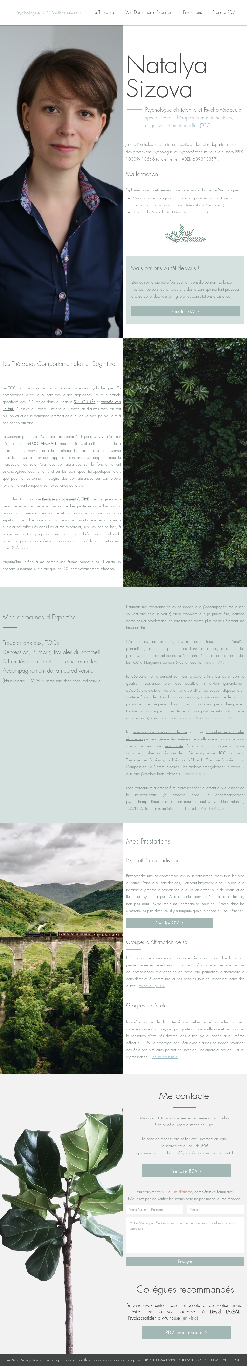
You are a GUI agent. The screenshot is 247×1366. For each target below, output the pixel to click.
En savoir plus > (152, 985)
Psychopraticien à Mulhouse (155, 1318)
